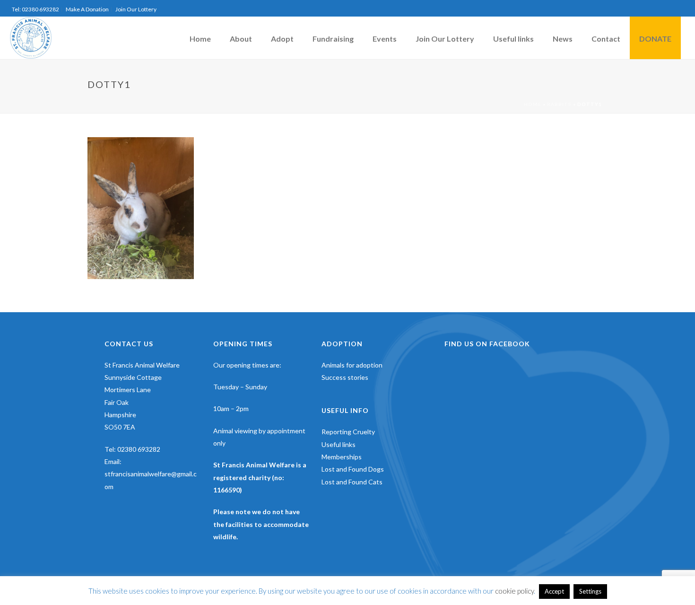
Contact (605, 38)
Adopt (282, 38)
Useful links (513, 38)
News (563, 38)
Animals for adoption (351, 365)
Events (385, 38)
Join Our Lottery (445, 38)
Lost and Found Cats (351, 482)
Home (200, 38)
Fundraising (333, 38)
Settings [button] (590, 591)
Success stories (344, 377)
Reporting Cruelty (348, 432)
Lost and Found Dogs (352, 469)
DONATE (655, 38)
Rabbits (559, 104)
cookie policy (514, 591)
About (241, 38)
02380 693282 (138, 449)
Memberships (341, 457)
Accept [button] (554, 591)
